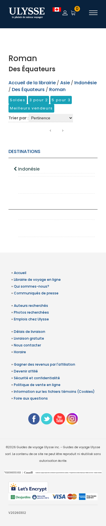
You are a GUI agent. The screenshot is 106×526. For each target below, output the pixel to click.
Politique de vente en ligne (37, 384)
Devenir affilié (26, 371)
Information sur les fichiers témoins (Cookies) (54, 391)
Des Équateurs (28, 89)
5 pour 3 (61, 100)
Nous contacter (27, 345)
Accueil (20, 272)
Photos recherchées (31, 312)
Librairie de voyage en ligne (37, 279)
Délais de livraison (29, 331)
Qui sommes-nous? (31, 286)
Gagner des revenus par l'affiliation (44, 364)
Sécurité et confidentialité (37, 378)
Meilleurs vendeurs (31, 108)
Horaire (20, 352)
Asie (65, 82)
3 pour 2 (38, 100)
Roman (57, 89)
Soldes (17, 100)
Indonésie (29, 169)
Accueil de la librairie (32, 82)
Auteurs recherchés (31, 305)
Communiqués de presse (36, 293)
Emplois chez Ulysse (31, 319)
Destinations (24, 151)
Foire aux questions (31, 398)
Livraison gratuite (29, 338)
